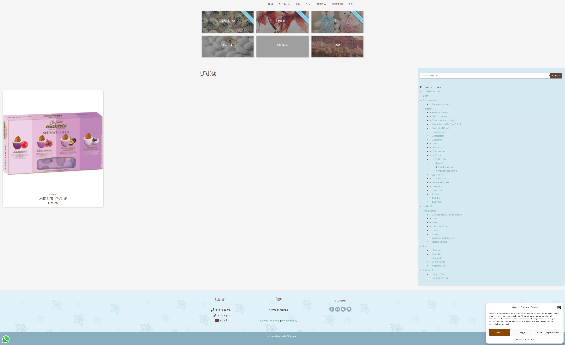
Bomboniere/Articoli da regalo (447, 214)
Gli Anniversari (439, 131)
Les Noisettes (439, 174)
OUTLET (427, 206)
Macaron (436, 250)
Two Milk (437, 201)
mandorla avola (446, 166)
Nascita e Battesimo (442, 226)
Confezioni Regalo (441, 128)
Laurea (435, 218)
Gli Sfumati (437, 139)
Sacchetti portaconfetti (443, 237)
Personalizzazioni (440, 104)
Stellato (435, 194)
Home (270, 4)
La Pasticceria (439, 159)
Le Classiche (438, 162)
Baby (298, 4)
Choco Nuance (439, 116)
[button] (559, 307)
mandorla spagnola (447, 170)
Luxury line (437, 190)
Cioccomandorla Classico (444, 120)
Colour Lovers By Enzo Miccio (447, 124)
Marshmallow (439, 265)
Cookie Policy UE (270, 320)
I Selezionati (438, 147)
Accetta (499, 332)
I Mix (434, 143)
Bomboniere (337, 4)
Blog (351, 4)
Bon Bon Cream (440, 112)
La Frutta (436, 155)
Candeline (437, 254)
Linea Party (437, 186)
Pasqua (435, 234)
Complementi (438, 261)
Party (308, 4)
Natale (435, 230)
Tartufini (436, 197)
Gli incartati (438, 135)
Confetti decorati (432, 91)
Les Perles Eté (439, 178)
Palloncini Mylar (440, 277)
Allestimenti (284, 4)
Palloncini (428, 270)
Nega (522, 332)
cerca (556, 75)
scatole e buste (439, 241)
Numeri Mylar (439, 274)
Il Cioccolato (438, 151)
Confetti (427, 108)
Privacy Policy (530, 339)
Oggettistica (429, 210)
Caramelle (437, 257)
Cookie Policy (518, 339)
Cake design (321, 4)
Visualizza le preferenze (547, 332)
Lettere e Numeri (440, 182)
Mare (434, 222)
